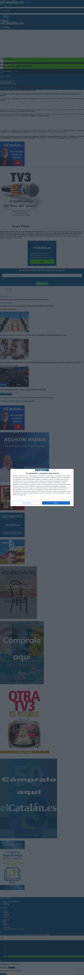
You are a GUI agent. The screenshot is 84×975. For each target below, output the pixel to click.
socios (28, 475)
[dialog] (42, 487)
